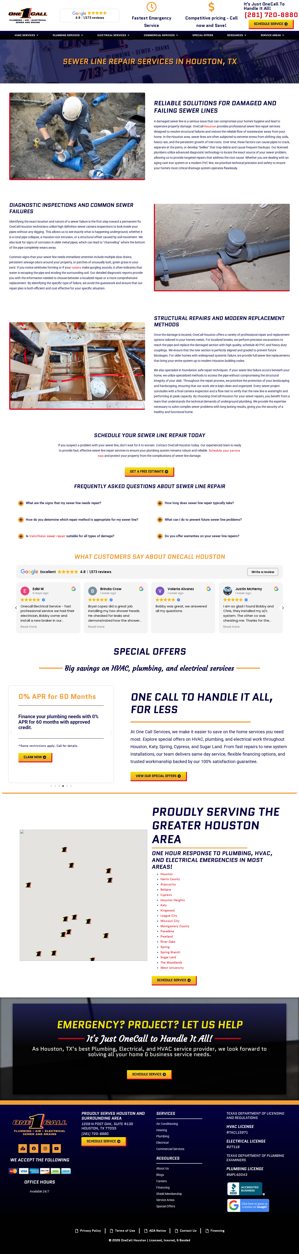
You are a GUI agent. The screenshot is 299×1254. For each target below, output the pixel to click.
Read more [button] (29, 627)
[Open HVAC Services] (37, 35)
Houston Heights (172, 900)
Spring (165, 947)
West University (172, 968)
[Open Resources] (245, 35)
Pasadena (167, 931)
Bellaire (165, 889)
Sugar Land (168, 957)
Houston (210, 126)
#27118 (232, 1146)
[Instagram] (45, 1148)
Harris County (170, 879)
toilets (76, 267)
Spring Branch (170, 952)
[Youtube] (56, 1148)
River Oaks (168, 941)
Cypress (166, 895)
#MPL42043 (236, 1174)
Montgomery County (174, 926)
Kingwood (167, 910)
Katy (163, 905)
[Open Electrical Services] (128, 35)
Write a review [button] (263, 572)
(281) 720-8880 (271, 14)
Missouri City (169, 921)
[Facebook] (34, 1148)
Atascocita (168, 884)
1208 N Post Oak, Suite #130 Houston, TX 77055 (107, 1126)
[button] (80, 503)
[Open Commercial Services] (177, 35)
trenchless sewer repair (47, 536)
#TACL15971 (237, 1132)
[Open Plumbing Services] (82, 35)
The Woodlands (171, 962)
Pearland (166, 936)
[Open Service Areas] (283, 35)
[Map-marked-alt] (22, 1148)
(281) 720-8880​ (95, 1133)
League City (168, 915)
